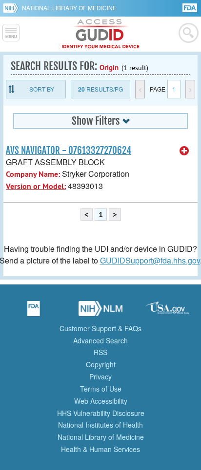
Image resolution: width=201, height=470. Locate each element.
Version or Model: (36, 186)
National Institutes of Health (100, 425)
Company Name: (33, 174)
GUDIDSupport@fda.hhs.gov (150, 260)
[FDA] (190, 7)
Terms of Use (100, 389)
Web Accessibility (100, 401)
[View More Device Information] (184, 151)
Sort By (41, 89)
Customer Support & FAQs (100, 328)
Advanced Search (100, 340)
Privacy (100, 376)
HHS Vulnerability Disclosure (100, 413)
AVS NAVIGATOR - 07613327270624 (68, 150)
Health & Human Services (100, 449)
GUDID (101, 34)
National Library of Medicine (69, 7)
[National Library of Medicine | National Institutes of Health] (100, 311)
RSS (100, 352)
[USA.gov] (167, 311)
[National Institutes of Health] (12, 8)
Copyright (101, 364)
